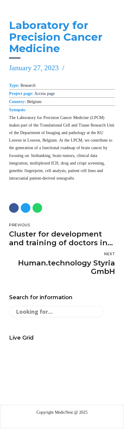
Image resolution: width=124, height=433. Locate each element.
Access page (44, 93)
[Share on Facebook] (14, 208)
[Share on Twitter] (25, 208)
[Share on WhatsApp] (37, 208)
